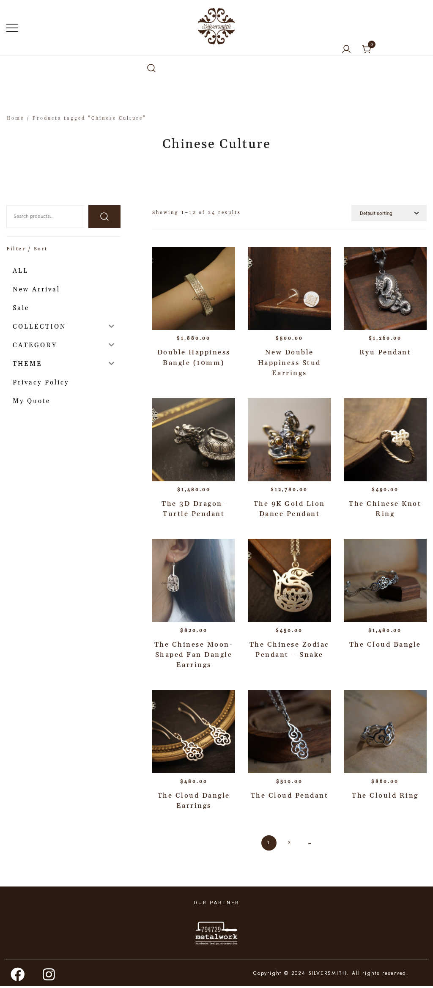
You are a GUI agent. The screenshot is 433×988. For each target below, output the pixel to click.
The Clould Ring (385, 795)
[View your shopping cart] (367, 49)
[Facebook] (18, 974)
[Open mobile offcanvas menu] (12, 28)
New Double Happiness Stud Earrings (289, 362)
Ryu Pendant (385, 352)
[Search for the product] (104, 216)
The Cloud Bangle (385, 644)
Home (15, 118)
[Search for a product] (151, 68)
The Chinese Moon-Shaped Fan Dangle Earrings (193, 655)
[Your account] (346, 49)
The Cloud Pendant (290, 795)
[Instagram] (49, 974)
